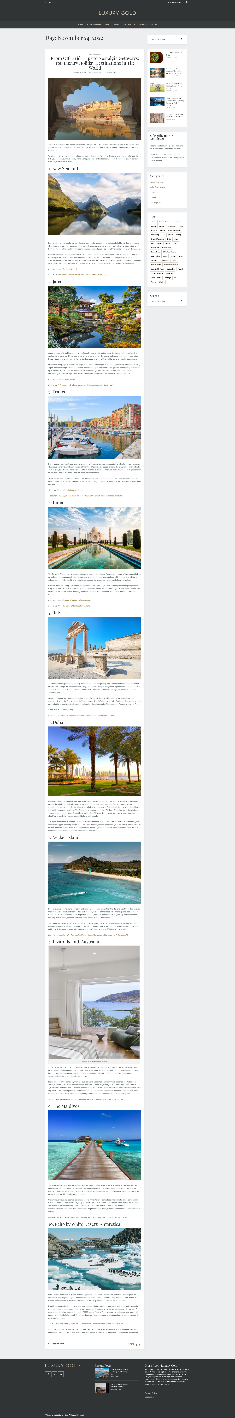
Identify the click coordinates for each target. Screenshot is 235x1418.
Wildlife (161, 282)
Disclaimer (149, 1397)
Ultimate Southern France (73, 490)
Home (80, 25)
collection (115, 1329)
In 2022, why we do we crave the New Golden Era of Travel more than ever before (91, 496)
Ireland (176, 239)
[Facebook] (47, 2)
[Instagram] (55, 2)
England (154, 230)
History (178, 235)
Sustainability (156, 265)
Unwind (116, 25)
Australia (168, 222)
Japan (159, 243)
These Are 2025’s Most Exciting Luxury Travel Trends (174, 86)
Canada (177, 222)
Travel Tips (169, 273)
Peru (165, 256)
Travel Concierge (157, 273)
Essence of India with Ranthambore (76, 600)
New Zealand (155, 256)
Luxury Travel (155, 252)
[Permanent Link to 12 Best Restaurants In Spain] (157, 62)
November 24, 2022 (79, 73)
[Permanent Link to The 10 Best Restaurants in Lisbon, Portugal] (102, 1392)
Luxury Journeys (93, 25)
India (169, 239)
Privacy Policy (151, 1393)
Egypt (181, 226)
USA (175, 278)
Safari (181, 256)
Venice (153, 282)
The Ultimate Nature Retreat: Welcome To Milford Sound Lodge (173, 71)
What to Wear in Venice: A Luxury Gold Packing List (119, 1371)
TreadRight (167, 278)
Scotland (154, 260)
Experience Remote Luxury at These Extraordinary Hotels (100, 1099)
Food (163, 235)
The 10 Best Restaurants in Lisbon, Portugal (119, 1385)
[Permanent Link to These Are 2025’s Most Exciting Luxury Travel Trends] (157, 92)
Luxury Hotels (166, 248)
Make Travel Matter (148, 25)
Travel (180, 269)
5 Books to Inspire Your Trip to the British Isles (174, 115)
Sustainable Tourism (171, 265)
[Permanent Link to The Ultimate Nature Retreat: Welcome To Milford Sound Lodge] (157, 77)
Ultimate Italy (67, 710)
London (167, 243)
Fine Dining (155, 235)
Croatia (153, 226)
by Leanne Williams (95, 73)
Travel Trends (156, 278)
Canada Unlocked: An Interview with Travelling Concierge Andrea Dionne (175, 101)
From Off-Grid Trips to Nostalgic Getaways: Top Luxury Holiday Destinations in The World (95, 63)
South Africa (165, 260)
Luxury (175, 243)
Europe (162, 230)
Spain (174, 260)
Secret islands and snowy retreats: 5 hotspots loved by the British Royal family (96, 1217)
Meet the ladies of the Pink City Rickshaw (74, 606)
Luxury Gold (155, 248)
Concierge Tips (129, 25)
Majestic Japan (92, 368)
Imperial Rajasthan (157, 239)
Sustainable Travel (157, 269)
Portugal (173, 256)
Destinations (172, 226)
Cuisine (107, 25)
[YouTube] (51, 2)
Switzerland (171, 269)
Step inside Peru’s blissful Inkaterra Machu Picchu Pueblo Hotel (97, 1324)
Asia (160, 222)
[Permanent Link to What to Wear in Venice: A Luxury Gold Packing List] (102, 1377)
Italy (152, 243)
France (170, 235)
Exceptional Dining (174, 230)
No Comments (111, 73)
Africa (153, 222)
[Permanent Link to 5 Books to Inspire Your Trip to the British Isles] (157, 122)
